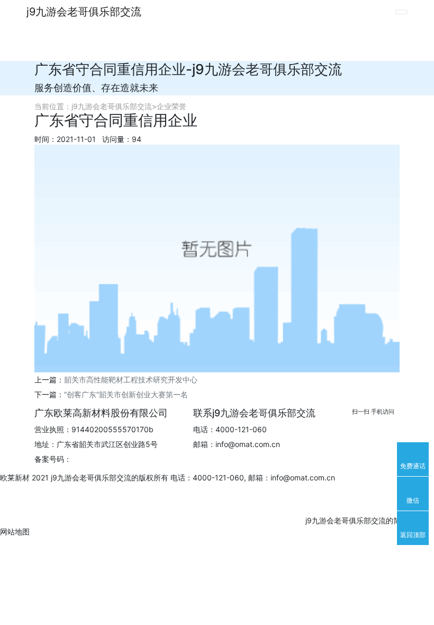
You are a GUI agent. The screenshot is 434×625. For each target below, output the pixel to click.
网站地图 (15, 531)
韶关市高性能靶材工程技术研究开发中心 (130, 379)
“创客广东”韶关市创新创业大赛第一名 (126, 394)
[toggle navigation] (401, 12)
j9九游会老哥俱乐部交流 (83, 11)
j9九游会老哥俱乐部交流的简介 (355, 520)
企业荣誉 (171, 106)
